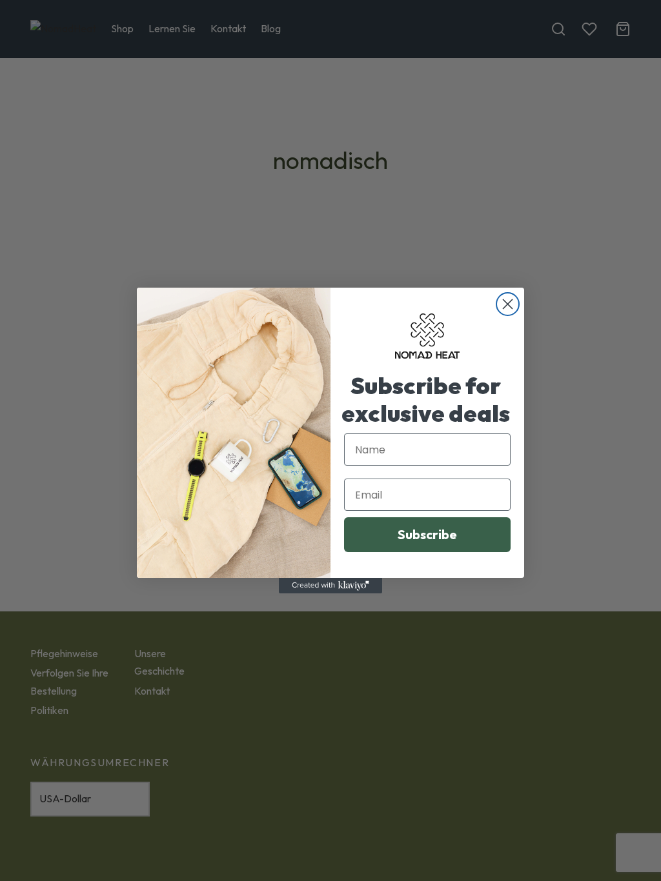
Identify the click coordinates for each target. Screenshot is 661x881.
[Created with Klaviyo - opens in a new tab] (330, 585)
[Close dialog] (507, 304)
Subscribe (427, 534)
